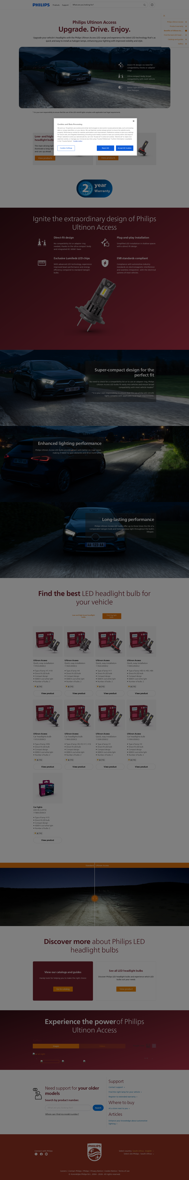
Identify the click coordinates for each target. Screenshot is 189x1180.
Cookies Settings (66, 148)
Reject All (105, 148)
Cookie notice (77, 141)
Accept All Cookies (124, 148)
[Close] (133, 121)
